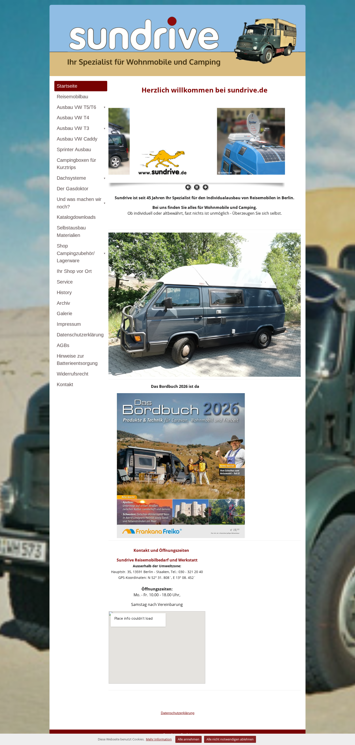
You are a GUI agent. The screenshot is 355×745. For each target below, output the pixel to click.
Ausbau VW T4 (73, 117)
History (64, 292)
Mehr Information (159, 739)
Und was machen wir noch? (81, 203)
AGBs (63, 345)
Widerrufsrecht (72, 373)
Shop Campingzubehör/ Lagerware (81, 253)
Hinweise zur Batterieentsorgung (77, 359)
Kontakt (65, 384)
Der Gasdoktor (72, 188)
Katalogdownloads (76, 217)
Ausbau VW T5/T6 (81, 107)
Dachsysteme (81, 178)
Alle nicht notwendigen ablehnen (230, 739)
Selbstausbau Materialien (71, 231)
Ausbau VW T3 (81, 128)
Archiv (63, 303)
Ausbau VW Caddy (77, 139)
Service (65, 281)
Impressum (69, 324)
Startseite (67, 86)
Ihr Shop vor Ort (74, 271)
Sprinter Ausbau (74, 149)
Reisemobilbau (72, 96)
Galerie (64, 313)
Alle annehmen (188, 739)
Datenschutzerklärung (80, 334)
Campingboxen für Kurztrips (76, 163)
